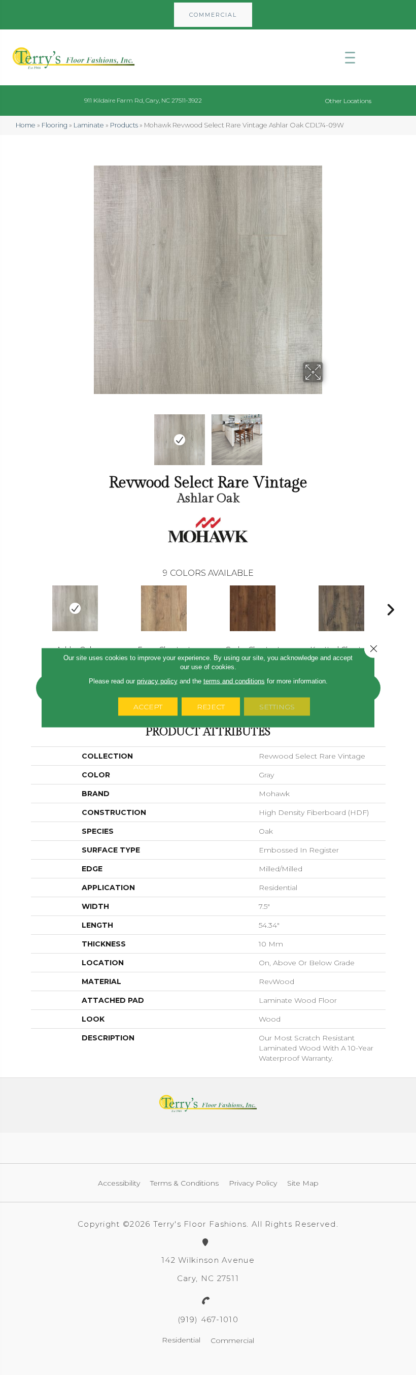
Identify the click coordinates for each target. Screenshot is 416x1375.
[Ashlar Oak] (75, 608)
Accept (147, 706)
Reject (211, 706)
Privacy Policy (253, 1183)
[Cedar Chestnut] (253, 608)
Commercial (232, 1340)
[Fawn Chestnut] (164, 608)
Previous (86, 435)
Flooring (54, 125)
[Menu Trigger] (350, 57)
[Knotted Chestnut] (341, 608)
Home (26, 125)
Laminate (89, 125)
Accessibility (119, 1183)
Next (330, 435)
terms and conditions (234, 681)
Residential (181, 1340)
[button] (213, 15)
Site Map (303, 1183)
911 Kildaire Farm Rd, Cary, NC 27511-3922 (143, 100)
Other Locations (348, 101)
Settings (277, 706)
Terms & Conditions (184, 1183)
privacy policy (157, 681)
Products (124, 125)
